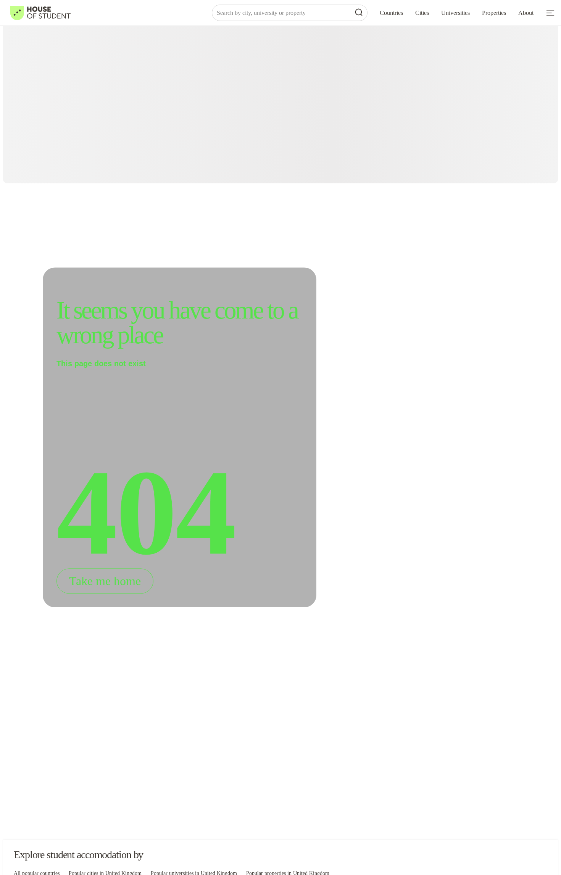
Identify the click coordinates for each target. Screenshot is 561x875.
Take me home (105, 581)
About (526, 13)
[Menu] (550, 13)
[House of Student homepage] (40, 13)
